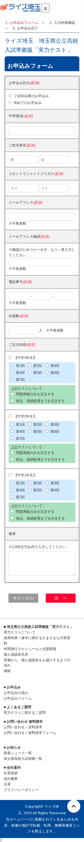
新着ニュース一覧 (18, 753)
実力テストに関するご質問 (25, 713)
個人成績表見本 (16, 654)
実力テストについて (19, 632)
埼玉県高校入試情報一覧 (23, 759)
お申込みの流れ (16, 693)
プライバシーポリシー (21, 790)
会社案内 (14, 767)
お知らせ (14, 747)
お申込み (14, 687)
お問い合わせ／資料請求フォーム (30, 733)
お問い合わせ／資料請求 (23, 727)
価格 (7, 671)
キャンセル (23, 598)
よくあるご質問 (19, 707)
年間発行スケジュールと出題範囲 (30, 649)
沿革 (7, 784)
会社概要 (11, 779)
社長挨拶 (11, 773)
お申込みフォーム (18, 698)
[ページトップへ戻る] (73, 806)
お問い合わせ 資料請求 (25, 721)
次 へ (60, 598)
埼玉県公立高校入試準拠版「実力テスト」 (40, 627)
